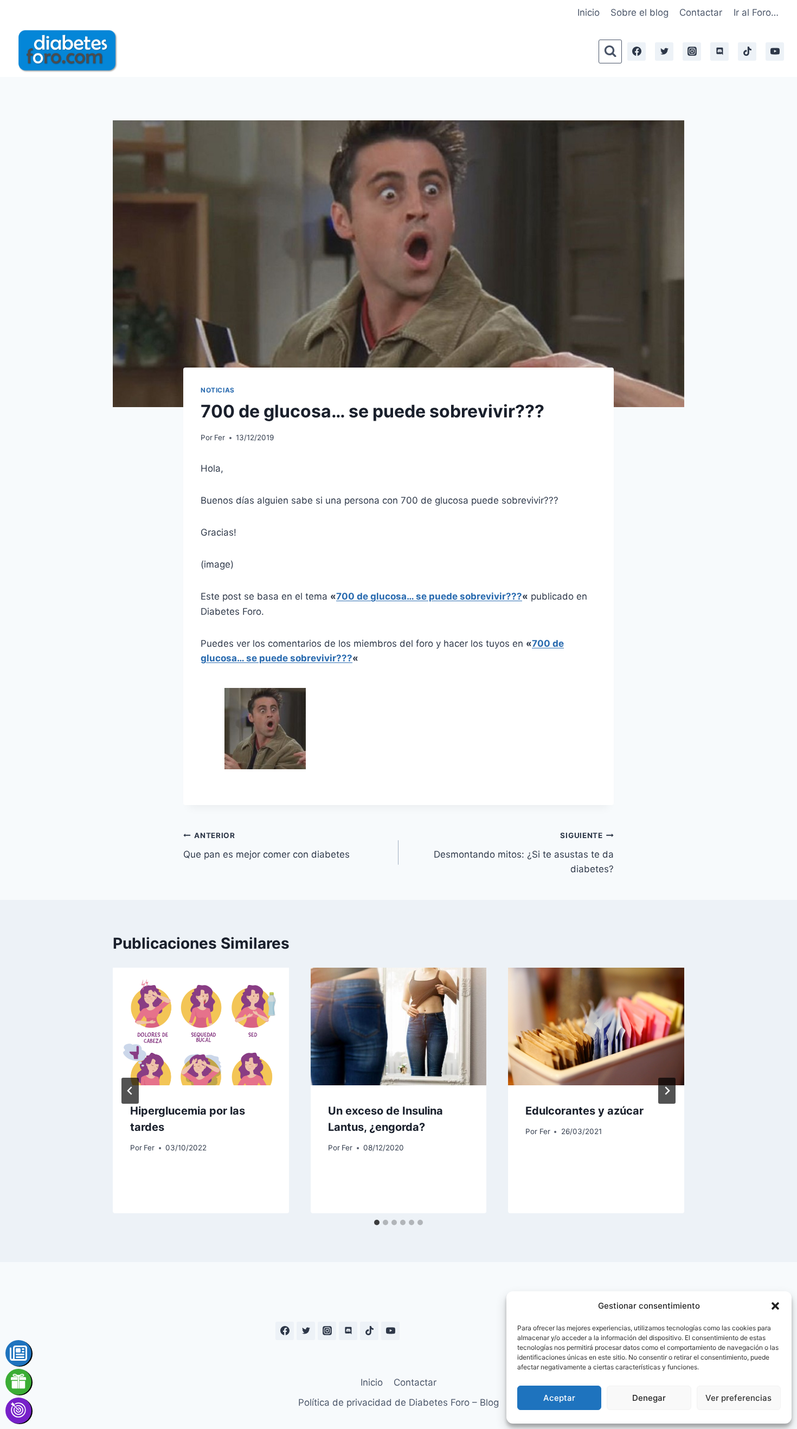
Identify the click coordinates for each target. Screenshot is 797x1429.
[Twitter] (664, 51)
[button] (775, 1306)
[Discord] (719, 51)
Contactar (700, 12)
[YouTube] (775, 51)
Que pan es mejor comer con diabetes (266, 845)
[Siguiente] (667, 1091)
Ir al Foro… (756, 12)
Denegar (649, 1398)
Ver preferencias (738, 1398)
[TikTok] (747, 51)
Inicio (588, 12)
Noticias (218, 390)
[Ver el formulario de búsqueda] (610, 51)
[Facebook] (636, 51)
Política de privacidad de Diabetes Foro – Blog (398, 1402)
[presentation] (201, 1026)
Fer (219, 437)
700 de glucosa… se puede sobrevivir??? (429, 596)
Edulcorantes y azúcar (584, 1110)
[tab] (377, 1222)
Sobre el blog (639, 12)
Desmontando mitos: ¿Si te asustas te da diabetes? (524, 852)
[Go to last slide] (130, 1091)
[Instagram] (692, 51)
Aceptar (559, 1398)
